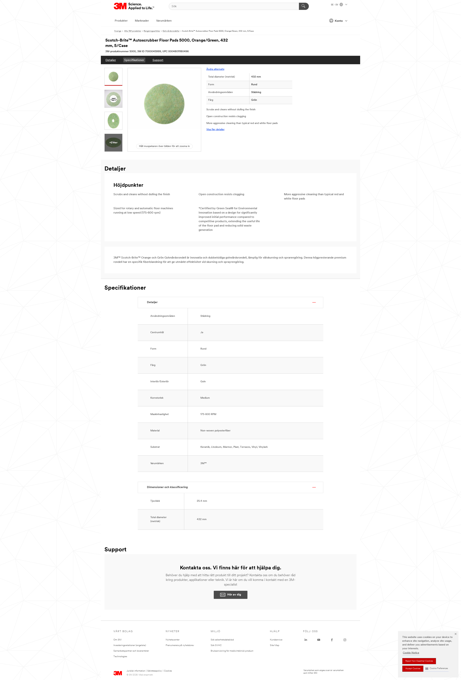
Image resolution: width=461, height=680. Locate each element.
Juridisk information (136, 671)
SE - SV (335, 5)
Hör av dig (234, 594)
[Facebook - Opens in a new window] (332, 640)
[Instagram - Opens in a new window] (345, 640)
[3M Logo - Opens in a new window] (134, 6)
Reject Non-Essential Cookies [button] (419, 661)
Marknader (142, 20)
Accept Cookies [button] (412, 669)
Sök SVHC (216, 645)
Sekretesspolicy (154, 671)
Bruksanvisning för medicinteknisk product (232, 651)
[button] (437, 669)
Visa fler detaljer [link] (215, 129)
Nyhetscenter (173, 640)
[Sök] (304, 6)
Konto (338, 21)
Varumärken (164, 20)
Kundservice (276, 640)
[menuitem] (110, 60)
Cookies (168, 671)
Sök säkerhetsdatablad (222, 640)
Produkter (121, 20)
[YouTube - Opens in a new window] (318, 640)
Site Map (274, 645)
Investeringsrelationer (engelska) (129, 645)
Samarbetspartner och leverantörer (131, 651)
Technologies (120, 656)
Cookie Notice (411, 653)
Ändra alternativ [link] (215, 69)
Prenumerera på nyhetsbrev (180, 645)
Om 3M (117, 640)
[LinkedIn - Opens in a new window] (305, 640)
